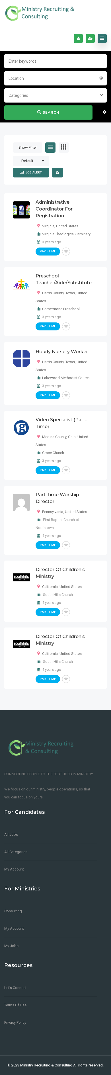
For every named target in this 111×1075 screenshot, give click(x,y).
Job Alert (34, 172)
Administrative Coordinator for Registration (54, 208)
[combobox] (55, 77)
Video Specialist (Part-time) (61, 423)
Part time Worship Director (57, 498)
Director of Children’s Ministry (60, 573)
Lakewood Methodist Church (66, 378)
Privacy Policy (15, 1022)
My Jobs (11, 946)
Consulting (13, 911)
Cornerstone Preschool (61, 309)
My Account (14, 869)
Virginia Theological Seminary (66, 234)
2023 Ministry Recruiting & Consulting (41, 1065)
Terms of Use (15, 1005)
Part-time (48, 251)
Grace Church (53, 453)
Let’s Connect (15, 988)
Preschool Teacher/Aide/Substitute (64, 279)
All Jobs (11, 834)
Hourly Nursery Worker (62, 351)
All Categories (15, 852)
